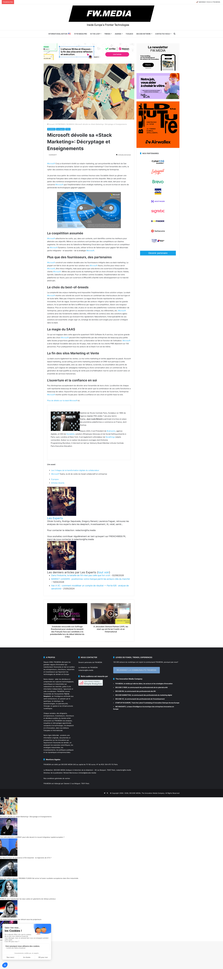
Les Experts (60, 129)
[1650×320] (89, 52)
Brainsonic (111, 431)
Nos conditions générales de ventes (57, 778)
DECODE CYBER (121, 687)
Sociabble (70, 434)
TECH (68, 129)
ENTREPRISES (60, 124)
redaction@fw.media (85, 670)
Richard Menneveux (71, 773)
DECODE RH (119, 691)
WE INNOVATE (120, 706)
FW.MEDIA (57, 662)
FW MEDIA (119, 683)
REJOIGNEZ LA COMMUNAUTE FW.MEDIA (136, 670)
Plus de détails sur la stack (58, 400)
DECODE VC (119, 699)
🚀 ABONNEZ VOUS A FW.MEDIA (208, 2)
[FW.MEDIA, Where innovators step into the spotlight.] (111, 17)
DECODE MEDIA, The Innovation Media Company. (147, 793)
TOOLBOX (129, 34)
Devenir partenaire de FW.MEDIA (90, 662)
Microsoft (51, 163)
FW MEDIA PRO (81, 34)
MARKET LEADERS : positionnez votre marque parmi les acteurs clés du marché (90, 579)
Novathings (110, 437)
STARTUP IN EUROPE (123, 703)
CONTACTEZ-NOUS (162, 34)
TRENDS (107, 34)
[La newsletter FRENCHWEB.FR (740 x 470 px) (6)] (157, 70)
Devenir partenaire (157, 253)
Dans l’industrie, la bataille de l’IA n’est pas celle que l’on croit (80, 575)
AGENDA (118, 34)
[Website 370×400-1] (157, 147)
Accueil (51, 124)
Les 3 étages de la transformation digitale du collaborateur (75, 470)
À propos (55, 479)
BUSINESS (70, 124)
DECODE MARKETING (123, 695)
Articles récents (57, 483)
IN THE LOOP (95, 34)
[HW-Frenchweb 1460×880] (157, 98)
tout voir (103, 572)
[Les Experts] (61, 515)
